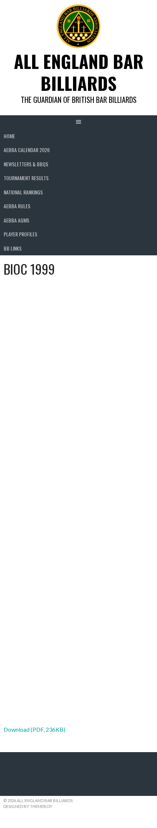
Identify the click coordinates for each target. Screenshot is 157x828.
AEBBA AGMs (16, 220)
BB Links (13, 248)
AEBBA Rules (17, 206)
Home (9, 136)
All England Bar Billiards (78, 72)
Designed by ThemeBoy (27, 806)
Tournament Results (26, 178)
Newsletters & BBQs (26, 164)
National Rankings (23, 192)
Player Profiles (20, 234)
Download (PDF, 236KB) (34, 729)
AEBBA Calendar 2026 (27, 150)
